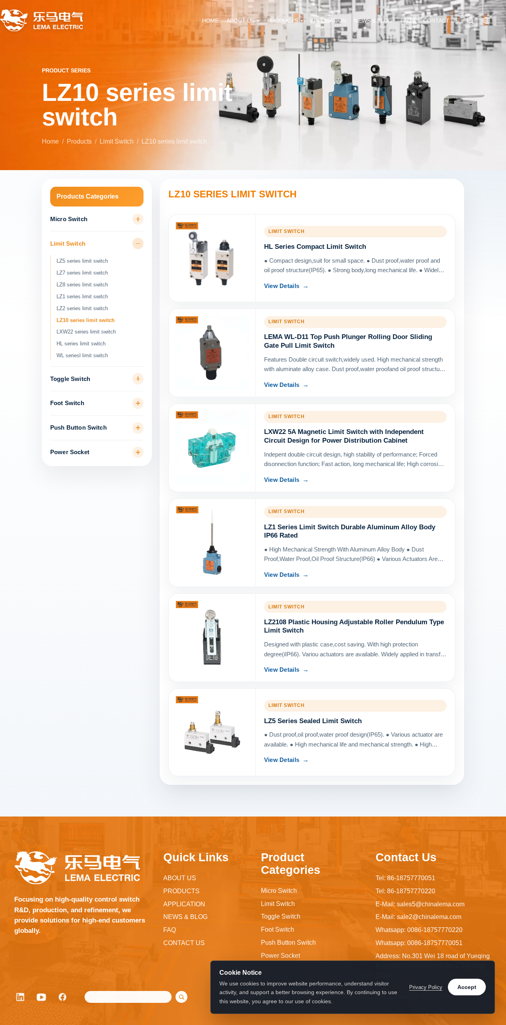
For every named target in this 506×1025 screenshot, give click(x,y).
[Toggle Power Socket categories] (138, 452)
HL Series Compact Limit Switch (315, 246)
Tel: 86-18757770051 (405, 878)
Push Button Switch (78, 427)
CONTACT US (441, 20)
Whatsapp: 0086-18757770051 (419, 943)
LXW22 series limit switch (86, 332)
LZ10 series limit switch (86, 320)
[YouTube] (41, 997)
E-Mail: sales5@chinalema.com (420, 904)
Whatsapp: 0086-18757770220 (419, 929)
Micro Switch (68, 219)
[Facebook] (63, 997)
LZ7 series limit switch (82, 273)
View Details (282, 286)
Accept (466, 987)
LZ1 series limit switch (82, 296)
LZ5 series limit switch (82, 261)
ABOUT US (241, 20)
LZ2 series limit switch (82, 308)
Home (50, 141)
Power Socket (69, 452)
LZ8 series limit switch (82, 285)
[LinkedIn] (20, 997)
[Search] (470, 20)
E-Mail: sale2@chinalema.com (418, 916)
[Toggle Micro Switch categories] (138, 219)
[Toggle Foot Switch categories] (138, 403)
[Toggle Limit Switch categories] (138, 243)
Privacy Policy (425, 987)
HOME (210, 20)
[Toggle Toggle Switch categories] (138, 379)
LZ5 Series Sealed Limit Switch (313, 721)
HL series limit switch (81, 344)
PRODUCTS (282, 20)
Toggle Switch (70, 379)
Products (79, 141)
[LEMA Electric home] (41, 20)
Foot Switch (67, 403)
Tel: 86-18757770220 (405, 891)
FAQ (169, 929)
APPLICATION (328, 20)
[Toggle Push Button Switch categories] (138, 428)
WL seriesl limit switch (82, 355)
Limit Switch (117, 141)
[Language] (486, 20)
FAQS (407, 20)
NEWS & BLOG (373, 20)
